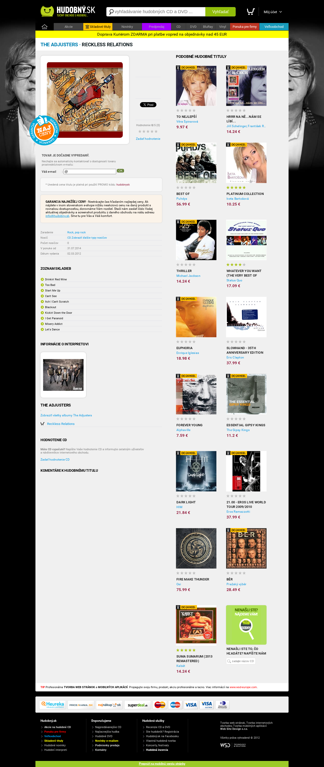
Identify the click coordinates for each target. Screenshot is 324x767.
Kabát (180, 666)
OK (120, 170)
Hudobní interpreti (55, 750)
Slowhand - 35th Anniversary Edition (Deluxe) (245, 350)
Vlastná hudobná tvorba (161, 740)
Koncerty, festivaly (157, 745)
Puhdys (181, 198)
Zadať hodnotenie (148, 139)
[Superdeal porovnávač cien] (138, 708)
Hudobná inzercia (157, 750)
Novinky (127, 27)
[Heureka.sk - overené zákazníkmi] (53, 708)
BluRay (208, 27)
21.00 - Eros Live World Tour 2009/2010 (246, 504)
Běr (230, 579)
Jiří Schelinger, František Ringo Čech (247, 126)
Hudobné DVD (103, 736)
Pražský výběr (236, 584)
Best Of (183, 194)
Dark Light (186, 502)
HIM (179, 507)
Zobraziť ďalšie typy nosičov (89, 237)
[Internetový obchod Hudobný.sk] (68, 11)
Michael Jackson (188, 276)
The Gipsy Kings (238, 430)
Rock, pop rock (76, 232)
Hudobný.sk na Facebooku (162, 736)
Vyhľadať (220, 12)
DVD (193, 27)
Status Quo (234, 280)
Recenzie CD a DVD (158, 727)
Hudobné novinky (55, 745)
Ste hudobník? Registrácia (162, 731)
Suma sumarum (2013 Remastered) (194, 659)
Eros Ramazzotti (238, 511)
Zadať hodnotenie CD (55, 459)
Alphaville (183, 430)
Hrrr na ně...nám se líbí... (244, 119)
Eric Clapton (235, 357)
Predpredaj (156, 27)
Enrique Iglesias (187, 353)
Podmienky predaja (107, 745)
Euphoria (184, 348)
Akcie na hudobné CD (57, 727)
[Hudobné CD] (82, 708)
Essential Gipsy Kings (246, 425)
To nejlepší (186, 117)
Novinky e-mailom (106, 740)
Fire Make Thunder (192, 579)
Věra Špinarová (187, 121)
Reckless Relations (61, 424)
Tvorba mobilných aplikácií (250, 726)
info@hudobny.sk (57, 216)
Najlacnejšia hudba (107, 731)
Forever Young (189, 425)
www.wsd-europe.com (243, 687)
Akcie (69, 27)
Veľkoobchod (274, 27)
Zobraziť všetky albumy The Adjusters (66, 415)
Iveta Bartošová (238, 198)
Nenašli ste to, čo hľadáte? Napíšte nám (246, 651)
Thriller (184, 271)
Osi (178, 584)
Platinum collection (245, 194)
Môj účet (270, 12)
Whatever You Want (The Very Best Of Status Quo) (244, 273)
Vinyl (222, 27)
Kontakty (101, 750)
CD (178, 27)
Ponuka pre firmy (245, 27)
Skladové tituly (100, 27)
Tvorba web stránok (232, 723)
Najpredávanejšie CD (108, 727)
